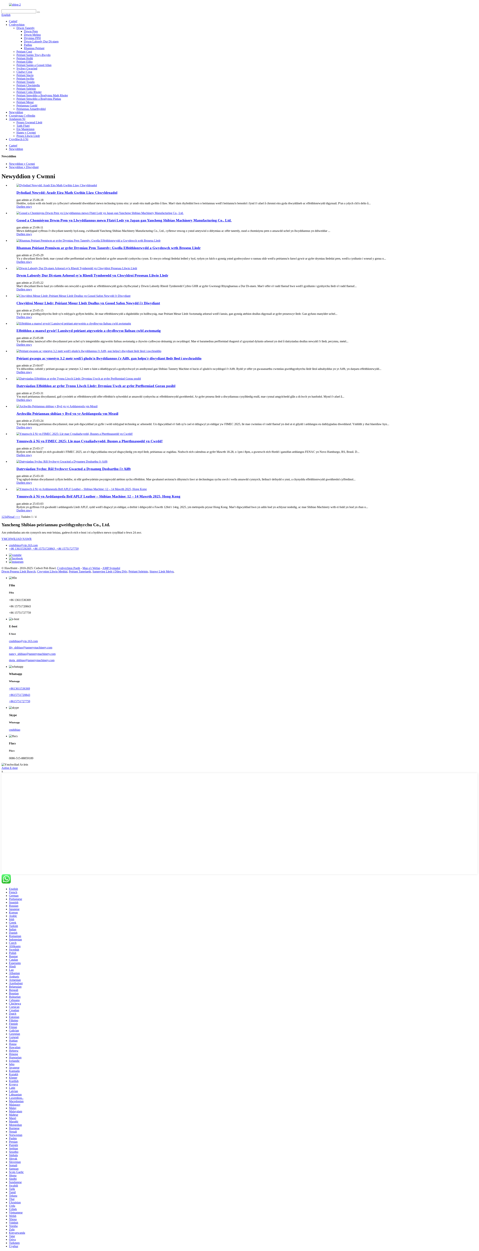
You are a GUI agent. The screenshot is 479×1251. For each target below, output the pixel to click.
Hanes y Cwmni (26, 132)
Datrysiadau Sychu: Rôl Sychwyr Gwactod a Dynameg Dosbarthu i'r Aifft (73, 469)
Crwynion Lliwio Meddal (52, 571)
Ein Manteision (25, 129)
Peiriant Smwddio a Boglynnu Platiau (38, 98)
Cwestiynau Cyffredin (22, 115)
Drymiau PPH (32, 38)
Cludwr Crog (24, 71)
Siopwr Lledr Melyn (162, 571)
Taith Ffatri (23, 125)
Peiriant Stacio (24, 75)
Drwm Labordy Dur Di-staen (41, 41)
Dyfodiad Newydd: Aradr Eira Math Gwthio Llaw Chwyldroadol (66, 193)
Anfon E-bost (9, 768)
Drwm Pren (31, 31)
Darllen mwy (24, 206)
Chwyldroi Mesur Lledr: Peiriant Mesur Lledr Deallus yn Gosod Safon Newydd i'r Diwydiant (88, 303)
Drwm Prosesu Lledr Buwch (18, 571)
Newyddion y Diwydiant (24, 167)
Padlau (28, 44)
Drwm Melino (32, 34)
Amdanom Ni (17, 119)
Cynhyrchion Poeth (68, 568)
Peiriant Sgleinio (26, 88)
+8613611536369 (19, 688)
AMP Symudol (111, 568)
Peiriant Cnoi (24, 51)
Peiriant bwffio (25, 78)
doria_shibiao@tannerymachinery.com (31, 660)
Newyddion (16, 112)
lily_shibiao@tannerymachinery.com (30, 647)
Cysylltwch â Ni (18, 139)
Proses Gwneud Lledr (29, 122)
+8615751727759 (19, 701)
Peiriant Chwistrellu (28, 85)
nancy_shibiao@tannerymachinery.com (32, 653)
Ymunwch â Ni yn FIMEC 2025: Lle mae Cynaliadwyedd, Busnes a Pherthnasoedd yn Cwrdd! (89, 441)
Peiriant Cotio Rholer (29, 92)
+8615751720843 (19, 694)
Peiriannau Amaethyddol (31, 108)
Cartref (13, 21)
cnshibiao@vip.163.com (23, 545)
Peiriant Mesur (25, 102)
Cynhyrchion (17, 24)
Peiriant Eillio (24, 61)
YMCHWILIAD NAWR (16, 538)
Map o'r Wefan (91, 568)
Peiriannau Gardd (26, 105)
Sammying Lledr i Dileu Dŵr (109, 571)
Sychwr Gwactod (26, 68)
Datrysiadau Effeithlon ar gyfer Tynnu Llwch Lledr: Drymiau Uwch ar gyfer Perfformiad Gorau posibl (95, 386)
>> (18, 516)
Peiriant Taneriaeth (80, 571)
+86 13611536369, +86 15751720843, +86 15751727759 (44, 548)
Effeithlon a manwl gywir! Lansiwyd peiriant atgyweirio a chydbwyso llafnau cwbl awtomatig (88, 331)
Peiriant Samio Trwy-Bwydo (33, 55)
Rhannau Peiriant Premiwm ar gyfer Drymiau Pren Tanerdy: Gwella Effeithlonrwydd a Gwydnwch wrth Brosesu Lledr (108, 248)
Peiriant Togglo (25, 82)
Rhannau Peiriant (34, 48)
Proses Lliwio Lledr (28, 135)
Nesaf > (12, 516)
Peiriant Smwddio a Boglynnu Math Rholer (42, 95)
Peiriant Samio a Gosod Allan (33, 65)
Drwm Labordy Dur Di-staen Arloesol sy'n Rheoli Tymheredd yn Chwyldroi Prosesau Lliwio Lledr (92, 275)
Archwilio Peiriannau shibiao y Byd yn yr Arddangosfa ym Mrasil (67, 414)
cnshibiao (14, 729)
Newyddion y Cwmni (22, 163)
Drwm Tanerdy (25, 28)
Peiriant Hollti (24, 58)
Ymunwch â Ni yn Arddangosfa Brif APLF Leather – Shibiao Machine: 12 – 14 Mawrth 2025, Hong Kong (98, 496)
